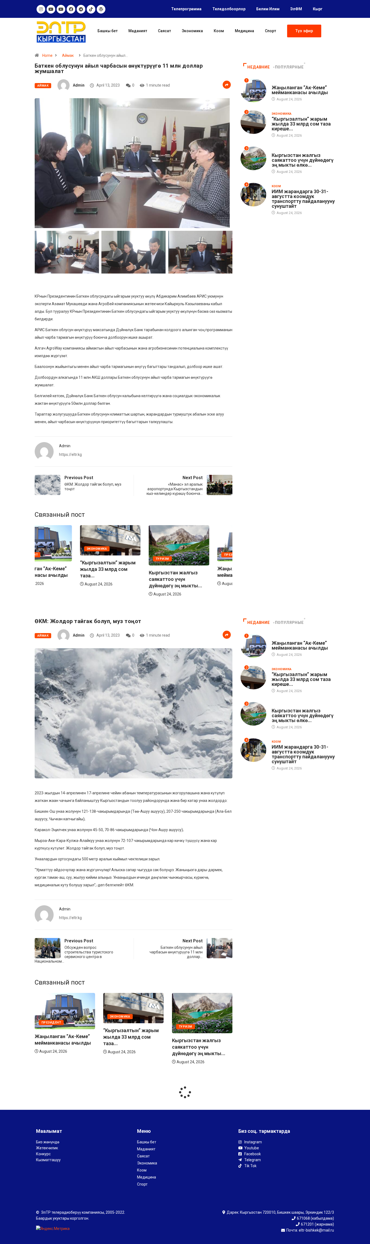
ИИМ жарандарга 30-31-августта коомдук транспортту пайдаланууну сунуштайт (303, 199)
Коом (219, 31)
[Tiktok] (91, 9)
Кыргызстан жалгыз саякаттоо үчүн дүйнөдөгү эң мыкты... (130, 579)
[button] (304, 31)
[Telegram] (81, 9)
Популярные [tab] (289, 67)
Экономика (192, 31)
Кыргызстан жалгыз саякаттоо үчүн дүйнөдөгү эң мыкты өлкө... (302, 160)
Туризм (117, 558)
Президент (188, 555)
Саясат (164, 31)
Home (47, 55)
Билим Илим (268, 9)
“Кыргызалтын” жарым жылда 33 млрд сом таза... (62, 569)
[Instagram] (41, 9)
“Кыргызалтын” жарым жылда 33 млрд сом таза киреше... (301, 123)
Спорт (270, 31)
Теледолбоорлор (228, 9)
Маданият (137, 31)
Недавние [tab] (258, 67)
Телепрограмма (186, 9)
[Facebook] (71, 9)
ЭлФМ (296, 9)
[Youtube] (51, 9)
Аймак (68, 55)
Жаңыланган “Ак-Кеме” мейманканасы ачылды (300, 90)
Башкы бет (108, 31)
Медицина (244, 31)
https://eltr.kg (70, 454)
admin (79, 85)
